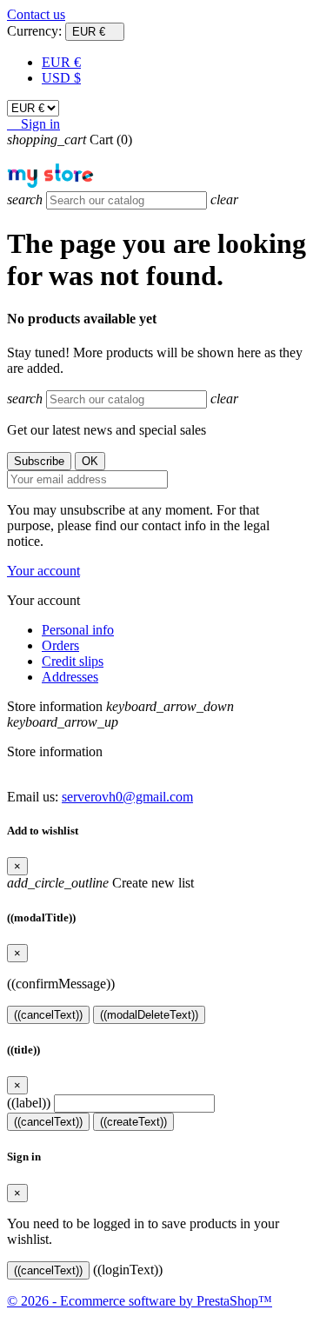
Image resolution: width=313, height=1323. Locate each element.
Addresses (70, 676)
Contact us (36, 14)
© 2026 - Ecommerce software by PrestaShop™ (139, 1300)
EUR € (61, 62)
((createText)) (133, 1121)
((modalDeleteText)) (149, 1014)
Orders (60, 645)
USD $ (61, 77)
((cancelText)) (48, 1014)
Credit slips (72, 661)
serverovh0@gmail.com (127, 796)
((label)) (28, 1102)
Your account (43, 570)
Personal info (78, 629)
